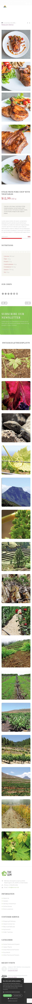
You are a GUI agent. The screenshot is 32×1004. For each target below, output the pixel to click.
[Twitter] (6, 294)
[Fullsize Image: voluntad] (16, 363)
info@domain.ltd (13, 887)
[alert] (12, 990)
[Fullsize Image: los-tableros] (16, 749)
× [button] (22, 979)
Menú (29, 8)
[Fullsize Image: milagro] (16, 781)
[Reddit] (17, 294)
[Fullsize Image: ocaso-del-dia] (16, 395)
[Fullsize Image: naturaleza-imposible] (16, 588)
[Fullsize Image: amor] (16, 459)
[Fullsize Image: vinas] (16, 717)
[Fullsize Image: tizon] (16, 427)
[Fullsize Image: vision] (16, 524)
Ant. (5, 303)
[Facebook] (26, 3)
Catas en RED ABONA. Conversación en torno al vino (19, 968)
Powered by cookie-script (12, 1000)
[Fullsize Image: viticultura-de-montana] (16, 652)
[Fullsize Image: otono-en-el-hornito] (16, 813)
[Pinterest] (8, 294)
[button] (12, 999)
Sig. (27, 303)
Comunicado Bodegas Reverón (17, 975)
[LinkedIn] (14, 294)
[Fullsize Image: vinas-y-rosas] (16, 620)
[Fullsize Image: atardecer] (16, 556)
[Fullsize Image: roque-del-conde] (16, 492)
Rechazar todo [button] (17, 995)
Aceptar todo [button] (7, 995)
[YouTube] (29, 3)
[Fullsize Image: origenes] (16, 845)
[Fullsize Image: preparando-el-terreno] (16, 685)
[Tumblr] (11, 294)
